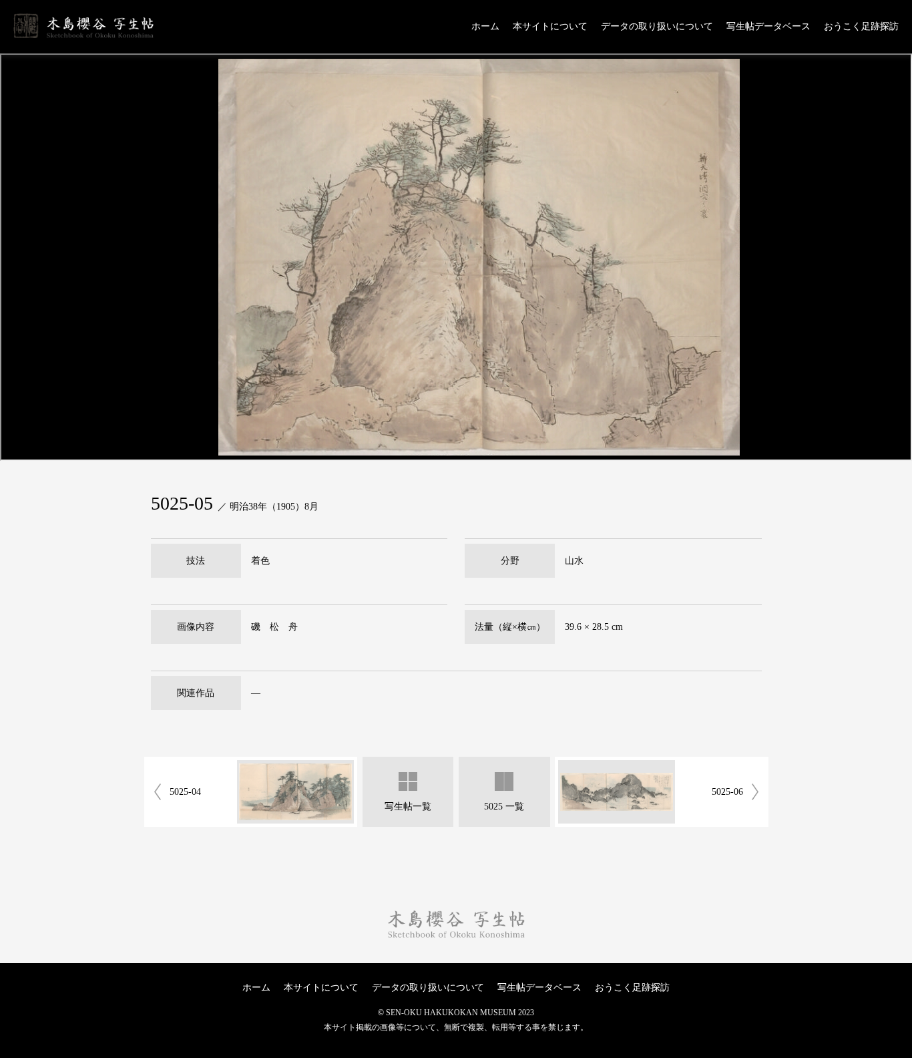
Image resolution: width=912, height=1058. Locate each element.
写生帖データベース (768, 26)
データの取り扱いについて (657, 26)
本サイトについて (550, 26)
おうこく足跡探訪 (861, 26)
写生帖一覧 (408, 807)
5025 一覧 (504, 807)
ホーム (485, 26)
